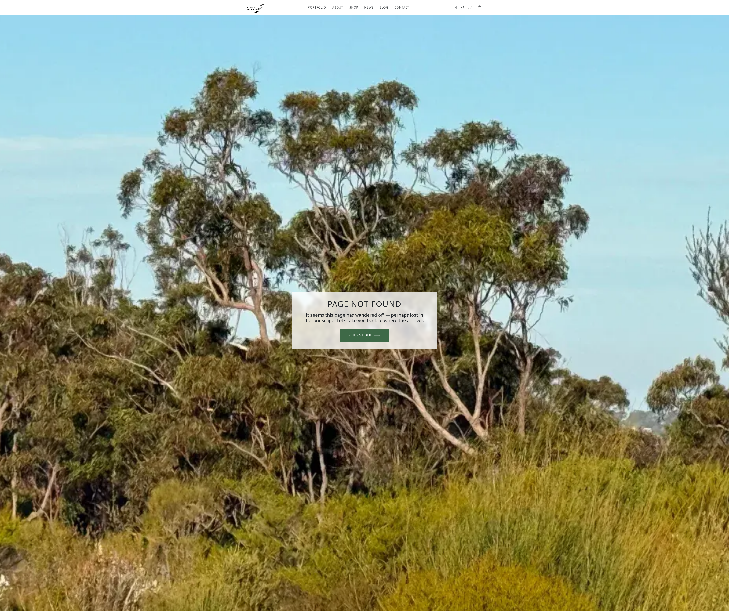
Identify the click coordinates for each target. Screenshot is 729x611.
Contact (401, 7)
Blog (383, 7)
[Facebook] (462, 7)
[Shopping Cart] (479, 7)
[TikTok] (470, 7)
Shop (353, 7)
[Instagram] (455, 7)
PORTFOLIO (317, 7)
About (337, 7)
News (368, 7)
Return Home (360, 335)
